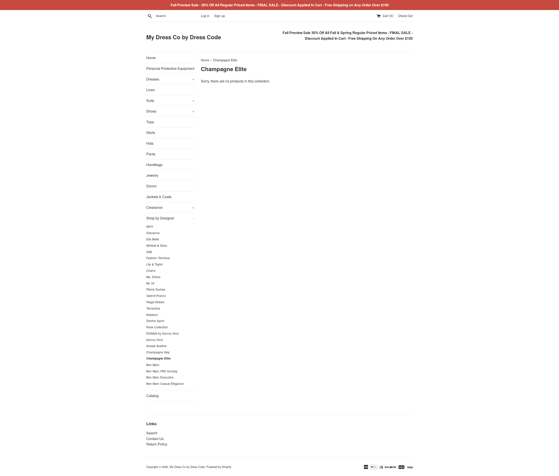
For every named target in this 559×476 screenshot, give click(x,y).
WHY (149, 226)
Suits (170, 100)
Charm (150, 270)
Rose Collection (157, 327)
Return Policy (156, 444)
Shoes (170, 111)
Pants (150, 153)
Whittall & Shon (156, 245)
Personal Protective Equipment (170, 68)
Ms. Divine (153, 277)
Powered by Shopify (218, 467)
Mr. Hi (150, 283)
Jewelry (152, 175)
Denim (151, 185)
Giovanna (153, 233)
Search (151, 432)
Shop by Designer (170, 218)
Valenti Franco (156, 295)
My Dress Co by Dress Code (183, 37)
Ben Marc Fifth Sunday (162, 371)
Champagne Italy (158, 352)
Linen (150, 89)
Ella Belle (152, 239)
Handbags (154, 164)
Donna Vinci (154, 339)
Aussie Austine (156, 346)
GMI (149, 252)
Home (151, 57)
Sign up (219, 15)
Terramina (153, 308)
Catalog (152, 395)
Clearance (170, 207)
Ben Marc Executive (160, 377)
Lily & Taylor (154, 264)
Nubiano (152, 314)
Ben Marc (152, 365)
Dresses (170, 79)
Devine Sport (155, 320)
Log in (205, 15)
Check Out (405, 15)
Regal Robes (155, 302)
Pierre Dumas (155, 289)
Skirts (150, 132)
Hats (150, 143)
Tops (150, 121)
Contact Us (155, 438)
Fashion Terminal (158, 258)
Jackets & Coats (158, 196)
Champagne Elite (158, 358)
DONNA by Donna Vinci (162, 333)
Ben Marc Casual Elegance (165, 383)
